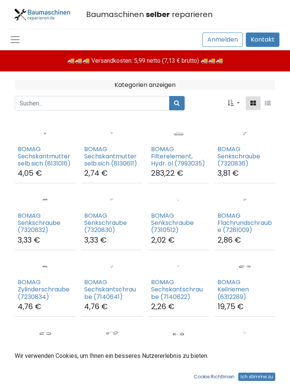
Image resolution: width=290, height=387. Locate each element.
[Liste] (267, 103)
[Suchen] (177, 103)
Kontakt (263, 39)
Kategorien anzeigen (145, 84)
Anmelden (222, 39)
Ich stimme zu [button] (257, 376)
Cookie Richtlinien (214, 376)
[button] (234, 103)
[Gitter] (253, 103)
